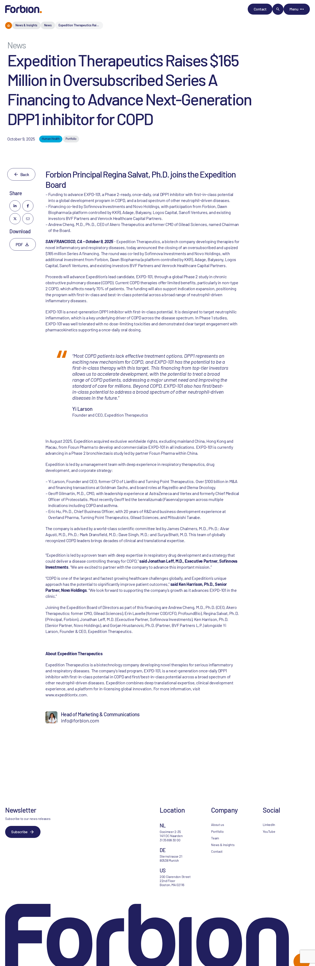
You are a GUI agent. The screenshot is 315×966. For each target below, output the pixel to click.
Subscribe (19, 831)
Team (215, 838)
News (48, 25)
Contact (260, 9)
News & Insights (26, 25)
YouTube (269, 831)
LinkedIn (269, 824)
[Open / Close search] (278, 9)
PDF (19, 244)
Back (24, 174)
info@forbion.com (80, 721)
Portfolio (217, 831)
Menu (294, 9)
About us (217, 824)
